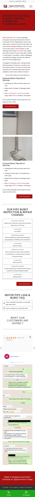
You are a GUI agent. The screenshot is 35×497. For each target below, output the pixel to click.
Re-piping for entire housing (17, 93)
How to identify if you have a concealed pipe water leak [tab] (18, 303)
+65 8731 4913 (20, 1)
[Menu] (29, 6)
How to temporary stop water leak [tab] (17, 308)
